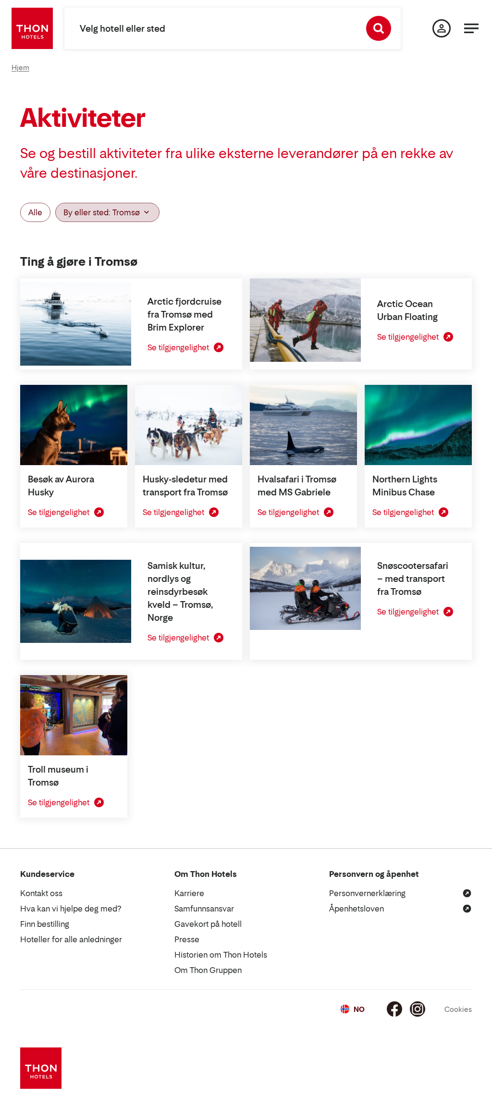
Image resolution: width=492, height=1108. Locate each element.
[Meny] (471, 28)
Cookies (458, 1009)
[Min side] (441, 28)
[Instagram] (417, 1009)
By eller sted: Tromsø (101, 212)
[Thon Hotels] (32, 28)
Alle (35, 212)
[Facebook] (394, 1009)
